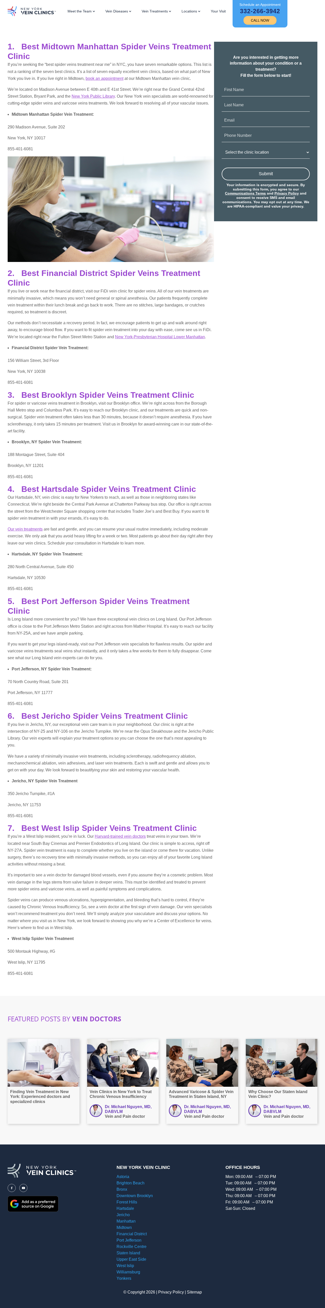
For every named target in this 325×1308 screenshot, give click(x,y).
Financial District (132, 1234)
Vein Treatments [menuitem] (155, 11)
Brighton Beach (130, 1183)
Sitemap (194, 1292)
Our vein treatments (25, 529)
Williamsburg (128, 1272)
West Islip (125, 1265)
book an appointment (104, 78)
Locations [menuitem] (189, 11)
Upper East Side (131, 1259)
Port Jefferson (129, 1240)
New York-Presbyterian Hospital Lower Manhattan (160, 337)
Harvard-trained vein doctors (120, 836)
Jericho (123, 1215)
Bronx (122, 1189)
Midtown (124, 1227)
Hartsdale (125, 1208)
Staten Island (128, 1253)
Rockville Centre (132, 1246)
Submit (266, 173)
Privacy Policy (286, 193)
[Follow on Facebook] (12, 1188)
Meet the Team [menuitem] (80, 11)
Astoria (123, 1176)
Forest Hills (127, 1202)
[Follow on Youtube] (23, 1188)
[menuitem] (260, 13)
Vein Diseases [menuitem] (116, 11)
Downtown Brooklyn (135, 1196)
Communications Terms (245, 193)
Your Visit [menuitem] (218, 11)
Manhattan (126, 1221)
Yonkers (124, 1278)
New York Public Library (93, 96)
